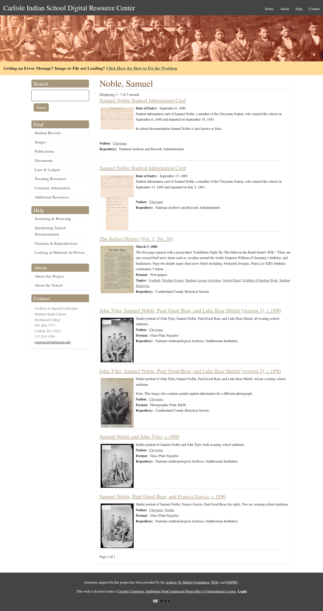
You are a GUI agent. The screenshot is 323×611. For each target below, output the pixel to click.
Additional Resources (52, 197)
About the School (49, 285)
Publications (44, 151)
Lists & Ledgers (47, 169)
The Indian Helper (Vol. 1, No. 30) (136, 238)
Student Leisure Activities (203, 280)
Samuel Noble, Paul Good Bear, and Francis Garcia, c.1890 (163, 496)
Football (154, 280)
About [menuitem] (284, 9)
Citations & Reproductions (56, 243)
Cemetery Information (52, 187)
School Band (232, 280)
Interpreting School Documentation (50, 231)
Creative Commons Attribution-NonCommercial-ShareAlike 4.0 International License (177, 591)
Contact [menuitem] (314, 9)
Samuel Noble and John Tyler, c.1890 (139, 436)
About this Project (49, 276)
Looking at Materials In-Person (60, 252)
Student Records (48, 132)
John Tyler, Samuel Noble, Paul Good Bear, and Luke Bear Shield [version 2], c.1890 (190, 370)
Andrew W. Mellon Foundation (187, 582)
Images (40, 142)
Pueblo (169, 509)
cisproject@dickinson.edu (53, 342)
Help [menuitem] (299, 9)
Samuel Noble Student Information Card (143, 100)
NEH (214, 582)
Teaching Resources (50, 178)
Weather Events (172, 280)
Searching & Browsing (53, 218)
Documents (44, 160)
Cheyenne (120, 143)
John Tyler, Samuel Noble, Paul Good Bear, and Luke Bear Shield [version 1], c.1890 (190, 310)
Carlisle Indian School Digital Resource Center (69, 7)
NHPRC (232, 582)
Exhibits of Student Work (260, 280)
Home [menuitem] (269, 9)
